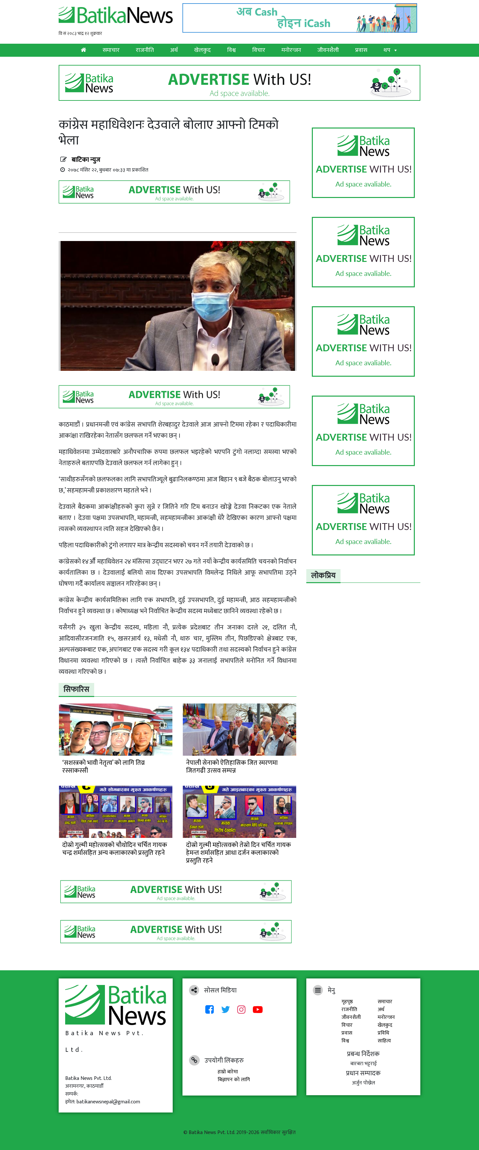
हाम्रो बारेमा (228, 1071)
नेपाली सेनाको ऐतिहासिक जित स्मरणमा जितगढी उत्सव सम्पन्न (232, 766)
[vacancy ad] (239, 82)
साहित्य (384, 1041)
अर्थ (174, 50)
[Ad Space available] (176, 194)
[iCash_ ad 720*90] (301, 16)
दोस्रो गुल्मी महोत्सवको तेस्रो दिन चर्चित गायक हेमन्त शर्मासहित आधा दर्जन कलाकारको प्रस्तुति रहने (238, 853)
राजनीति (145, 50)
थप (387, 50)
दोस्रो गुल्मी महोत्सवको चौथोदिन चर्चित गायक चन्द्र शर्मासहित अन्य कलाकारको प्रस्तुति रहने (114, 849)
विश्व (231, 50)
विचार (258, 50)
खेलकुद (202, 50)
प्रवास (361, 50)
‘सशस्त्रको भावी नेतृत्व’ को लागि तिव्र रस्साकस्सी (103, 766)
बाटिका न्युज (86, 159)
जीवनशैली (328, 50)
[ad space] (363, 163)
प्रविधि (383, 1033)
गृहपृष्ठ (347, 1001)
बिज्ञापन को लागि (234, 1079)
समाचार (111, 50)
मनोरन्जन (291, 50)
